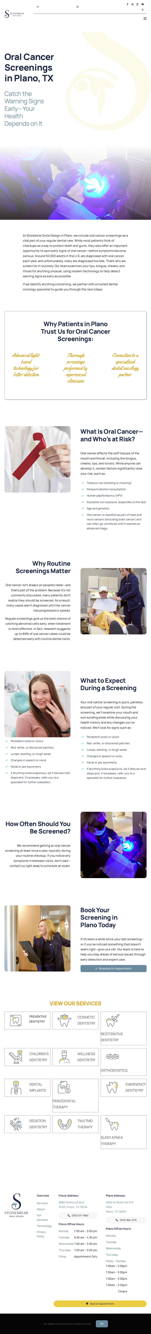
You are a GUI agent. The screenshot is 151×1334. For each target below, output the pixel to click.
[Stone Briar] (16, 1195)
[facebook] (128, 4)
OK (102, 1323)
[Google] (132, 4)
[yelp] (143, 10)
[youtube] (143, 4)
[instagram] (137, 4)
